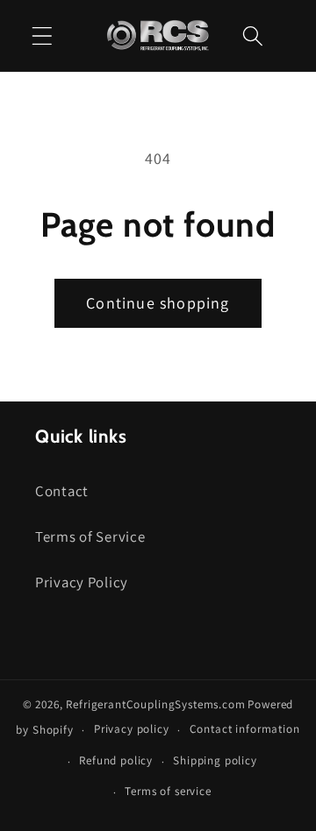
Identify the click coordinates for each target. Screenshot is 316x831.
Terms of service (168, 791)
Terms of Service (90, 536)
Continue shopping (157, 303)
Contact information (245, 728)
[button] (42, 35)
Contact (62, 491)
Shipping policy (215, 760)
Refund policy (116, 760)
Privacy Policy (81, 582)
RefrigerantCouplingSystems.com (155, 704)
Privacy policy (131, 728)
